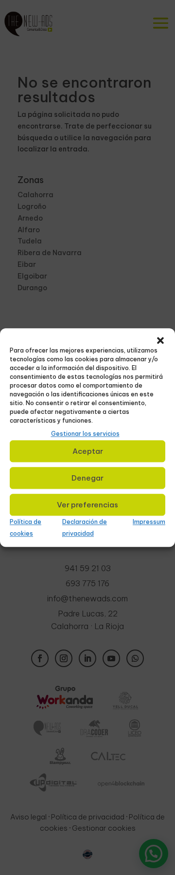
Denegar (87, 478)
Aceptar (87, 451)
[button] (160, 340)
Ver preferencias (87, 504)
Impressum (149, 522)
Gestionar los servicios (85, 433)
